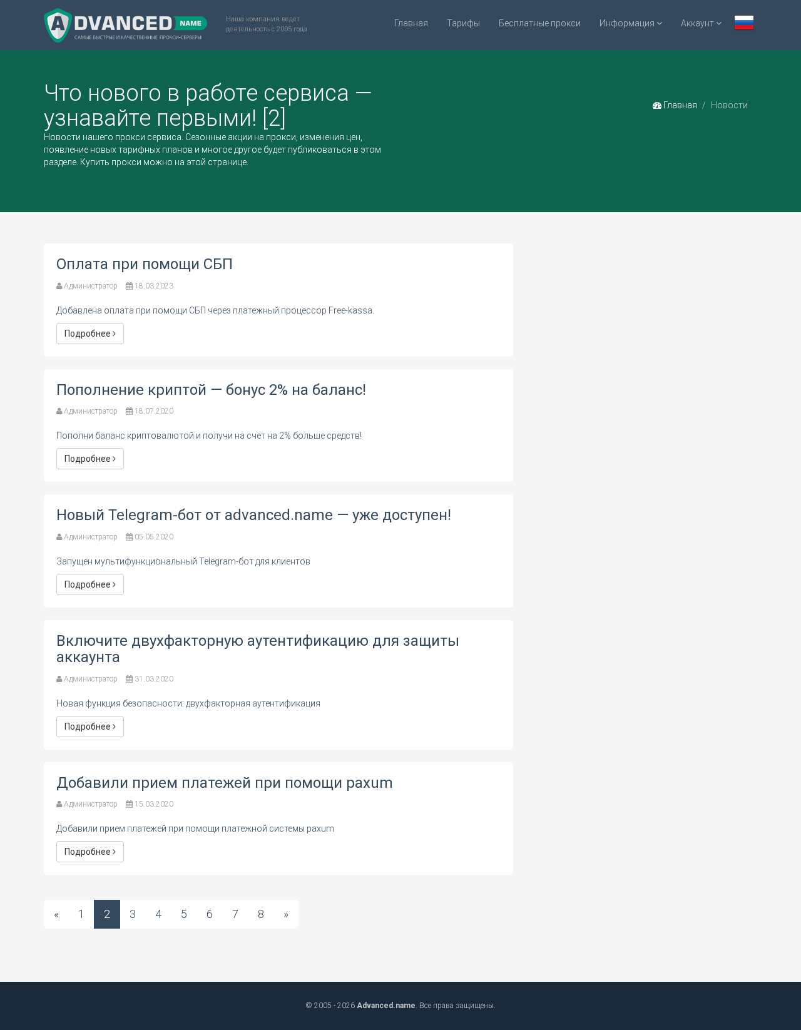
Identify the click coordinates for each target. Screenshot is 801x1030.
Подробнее (88, 334)
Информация (627, 23)
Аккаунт (698, 23)
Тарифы (463, 23)
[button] (744, 24)
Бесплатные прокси (540, 23)
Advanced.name (386, 1005)
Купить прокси (110, 162)
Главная (411, 23)
